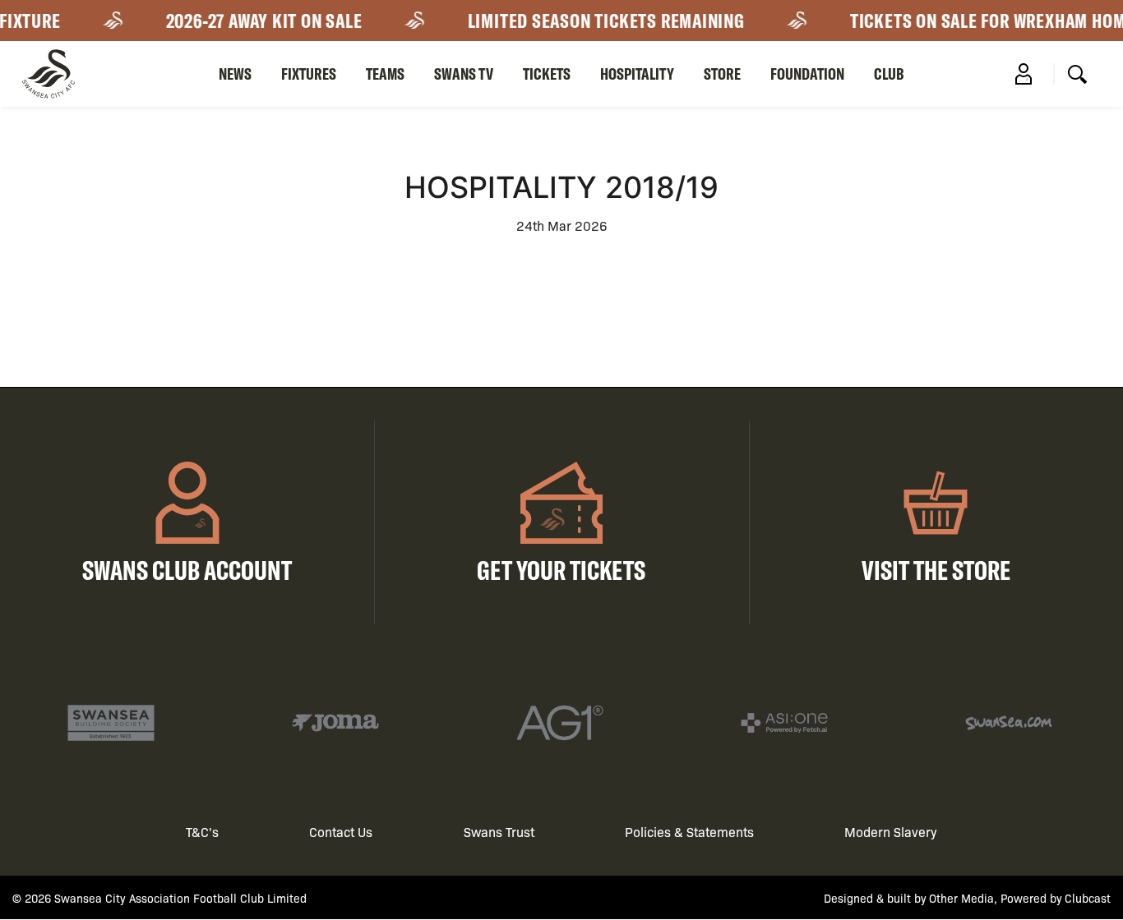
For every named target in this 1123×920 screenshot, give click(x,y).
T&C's (202, 831)
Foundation (807, 73)
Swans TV (463, 73)
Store (722, 73)
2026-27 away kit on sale (257, 20)
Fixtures (308, 73)
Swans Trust (499, 831)
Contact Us (340, 831)
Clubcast (1088, 897)
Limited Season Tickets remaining (598, 20)
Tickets (547, 73)
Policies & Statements (689, 831)
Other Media (961, 897)
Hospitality (637, 73)
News (235, 73)
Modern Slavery (890, 831)
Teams (385, 73)
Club (889, 73)
